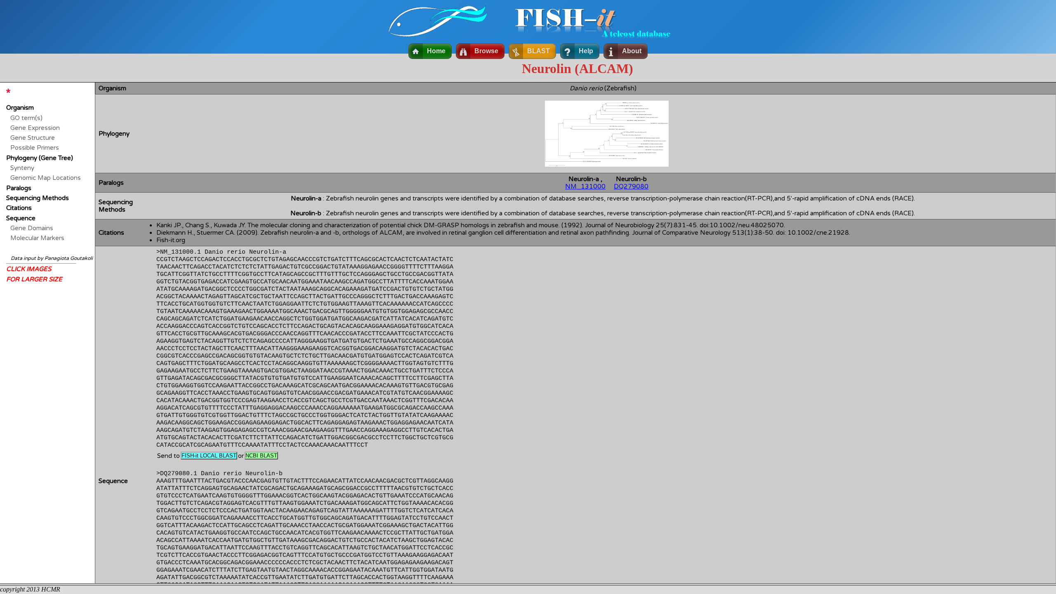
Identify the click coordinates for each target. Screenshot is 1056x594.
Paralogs (18, 188)
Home (436, 50)
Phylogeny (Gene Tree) (39, 158)
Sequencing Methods (37, 198)
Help (586, 50)
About (631, 50)
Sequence (20, 218)
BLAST (538, 50)
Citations (19, 208)
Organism (20, 107)
